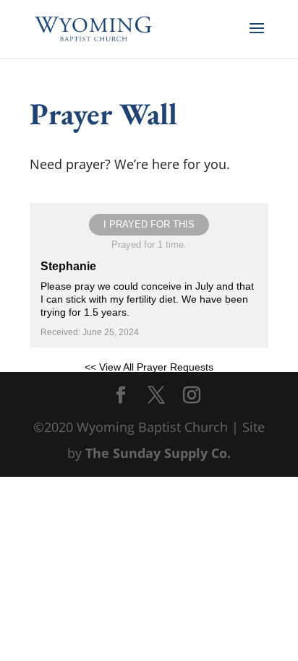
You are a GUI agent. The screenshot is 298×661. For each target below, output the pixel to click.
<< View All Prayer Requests (149, 367)
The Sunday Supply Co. (158, 453)
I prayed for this (149, 224)
